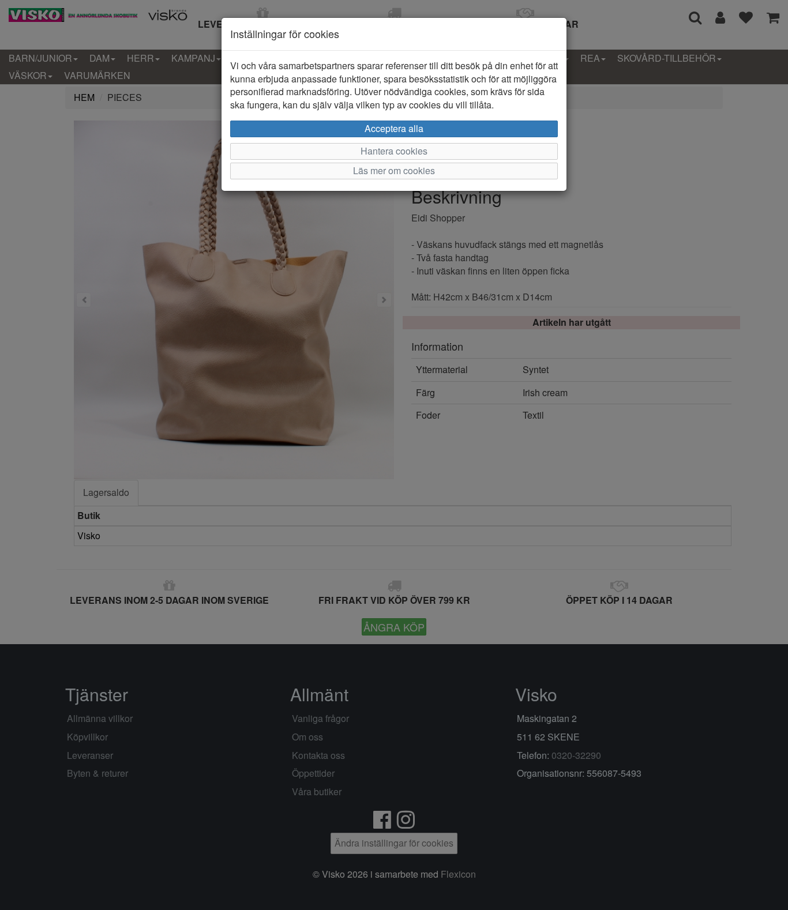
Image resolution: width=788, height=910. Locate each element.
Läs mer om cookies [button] (394, 170)
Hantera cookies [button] (394, 150)
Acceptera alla (394, 128)
